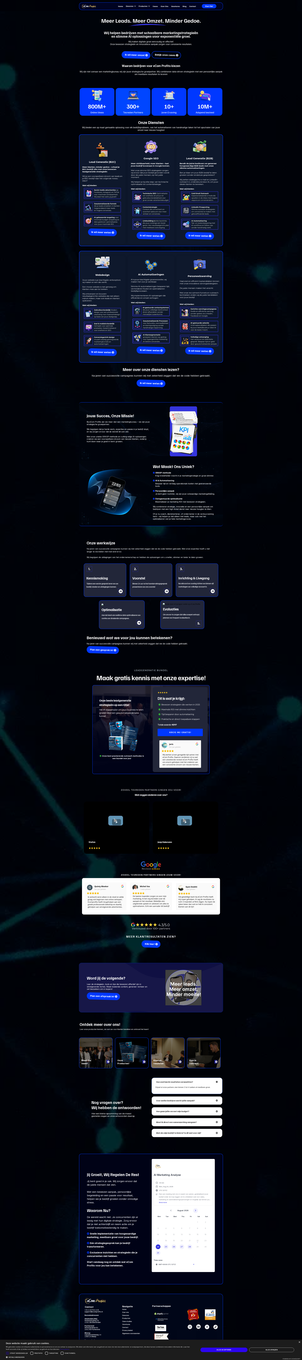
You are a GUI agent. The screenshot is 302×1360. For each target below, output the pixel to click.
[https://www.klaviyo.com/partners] (167, 1336)
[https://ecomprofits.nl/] (105, 1301)
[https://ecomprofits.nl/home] (89, 6)
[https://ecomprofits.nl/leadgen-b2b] (200, 147)
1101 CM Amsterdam (93, 1322)
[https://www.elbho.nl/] (210, 1314)
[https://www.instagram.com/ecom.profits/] (190, 1327)
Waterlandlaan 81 (91, 1327)
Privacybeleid (64, 1349)
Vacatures (126, 1324)
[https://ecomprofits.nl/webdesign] (102, 263)
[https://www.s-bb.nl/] (193, 1314)
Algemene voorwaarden (131, 1333)
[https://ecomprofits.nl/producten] (139, 1063)
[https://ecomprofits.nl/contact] (211, 1063)
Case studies (127, 1321)
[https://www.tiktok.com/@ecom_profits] (167, 1328)
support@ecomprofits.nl (94, 1312)
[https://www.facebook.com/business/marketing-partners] (167, 1319)
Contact (125, 1327)
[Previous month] (170, 1210)
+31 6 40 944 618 (92, 1310)
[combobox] (175, 1264)
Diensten (125, 1315)
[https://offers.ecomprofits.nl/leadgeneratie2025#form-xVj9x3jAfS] (121, 736)
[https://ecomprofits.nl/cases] (175, 1063)
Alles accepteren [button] (224, 1350)
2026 (186, 1210)
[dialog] (151, 1350)
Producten (126, 1318)
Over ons (125, 1312)
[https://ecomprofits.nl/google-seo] (151, 147)
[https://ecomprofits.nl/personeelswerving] (200, 264)
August (180, 1210)
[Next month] (195, 1210)
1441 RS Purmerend (92, 1329)
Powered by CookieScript (291, 1359)
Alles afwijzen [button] (272, 1350)
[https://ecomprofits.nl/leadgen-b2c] (102, 150)
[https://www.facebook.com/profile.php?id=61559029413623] (207, 1327)
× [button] (299, 1342)
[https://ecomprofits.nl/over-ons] (103, 1063)
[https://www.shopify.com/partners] (167, 1314)
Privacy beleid (127, 1330)
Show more (163, 1202)
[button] (135, 6)
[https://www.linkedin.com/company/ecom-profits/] (198, 1326)
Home (124, 1309)
